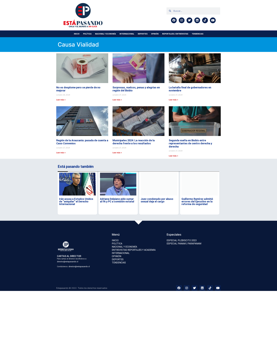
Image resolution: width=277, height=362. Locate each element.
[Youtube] (213, 20)
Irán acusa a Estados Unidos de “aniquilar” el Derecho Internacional (76, 201)
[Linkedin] (197, 20)
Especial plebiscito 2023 (182, 240)
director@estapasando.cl (67, 262)
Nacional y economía (105, 34)
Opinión (155, 34)
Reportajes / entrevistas (175, 34)
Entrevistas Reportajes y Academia (134, 250)
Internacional (126, 34)
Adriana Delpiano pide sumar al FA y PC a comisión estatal (117, 200)
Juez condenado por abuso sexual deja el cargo (157, 200)
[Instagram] (182, 20)
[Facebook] (174, 20)
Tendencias (197, 34)
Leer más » (61, 100)
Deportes (142, 34)
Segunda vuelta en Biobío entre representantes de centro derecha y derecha (190, 143)
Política (87, 34)
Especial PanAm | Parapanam (184, 243)
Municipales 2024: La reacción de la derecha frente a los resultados (134, 142)
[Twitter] (189, 20)
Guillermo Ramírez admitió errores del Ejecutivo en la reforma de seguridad (197, 201)
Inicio (76, 34)
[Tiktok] (205, 20)
